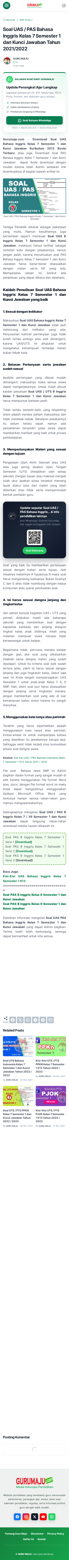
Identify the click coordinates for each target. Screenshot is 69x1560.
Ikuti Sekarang (34, 550)
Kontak (42, 1539)
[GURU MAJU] (35, 5)
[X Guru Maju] (34, 1516)
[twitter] (20, 1020)
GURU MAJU (25, 1554)
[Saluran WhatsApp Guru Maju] (51, 1516)
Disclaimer (37, 1533)
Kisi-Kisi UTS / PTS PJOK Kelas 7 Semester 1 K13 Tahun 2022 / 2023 (50, 1116)
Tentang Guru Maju (16, 1533)
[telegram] (35, 1020)
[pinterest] (43, 1020)
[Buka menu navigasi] (6, 5)
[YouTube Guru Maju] (43, 1516)
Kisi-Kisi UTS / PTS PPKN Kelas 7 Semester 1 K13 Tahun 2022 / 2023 (50, 1066)
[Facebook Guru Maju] (17, 1516)
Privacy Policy (55, 1533)
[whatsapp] (27, 1020)
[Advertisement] (34, 977)
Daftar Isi (28, 1539)
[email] (50, 1020)
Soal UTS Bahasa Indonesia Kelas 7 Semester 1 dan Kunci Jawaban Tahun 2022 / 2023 (17, 1068)
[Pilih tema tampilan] (64, 5)
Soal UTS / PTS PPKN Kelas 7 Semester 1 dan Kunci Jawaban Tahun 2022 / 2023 (17, 1116)
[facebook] (12, 1020)
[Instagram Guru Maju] (25, 1516)
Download (23, 842)
